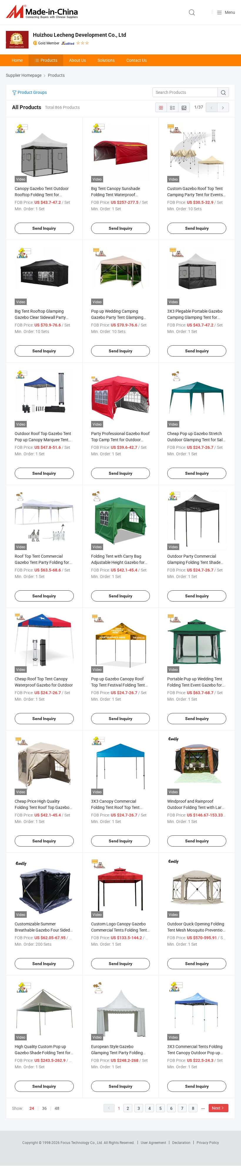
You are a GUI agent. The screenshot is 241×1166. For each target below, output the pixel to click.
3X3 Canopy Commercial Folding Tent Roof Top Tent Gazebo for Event (115, 807)
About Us (77, 60)
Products (49, 60)
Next (216, 1108)
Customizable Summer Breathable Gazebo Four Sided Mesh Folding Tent (42, 930)
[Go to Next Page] (223, 107)
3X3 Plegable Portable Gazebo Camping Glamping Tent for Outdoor (194, 317)
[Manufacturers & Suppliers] (43, 12)
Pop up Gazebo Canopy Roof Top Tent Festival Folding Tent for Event (118, 685)
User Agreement (153, 1142)
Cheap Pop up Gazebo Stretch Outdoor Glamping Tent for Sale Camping (196, 440)
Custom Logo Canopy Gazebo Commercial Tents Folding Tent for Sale (119, 930)
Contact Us (136, 60)
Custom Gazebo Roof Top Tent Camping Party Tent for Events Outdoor (195, 195)
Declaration (181, 1142)
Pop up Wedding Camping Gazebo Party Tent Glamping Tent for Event (117, 317)
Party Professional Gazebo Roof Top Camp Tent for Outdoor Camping (120, 440)
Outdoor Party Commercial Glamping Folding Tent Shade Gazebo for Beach (193, 562)
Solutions (106, 60)
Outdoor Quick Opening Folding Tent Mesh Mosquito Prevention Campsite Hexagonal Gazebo (196, 930)
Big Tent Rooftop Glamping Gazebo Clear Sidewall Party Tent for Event (40, 317)
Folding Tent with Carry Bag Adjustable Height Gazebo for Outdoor (118, 562)
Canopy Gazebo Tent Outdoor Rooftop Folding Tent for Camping (42, 195)
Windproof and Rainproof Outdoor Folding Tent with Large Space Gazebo (196, 807)
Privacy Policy (208, 1142)
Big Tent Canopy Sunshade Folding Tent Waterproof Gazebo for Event (115, 195)
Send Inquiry (44, 228)
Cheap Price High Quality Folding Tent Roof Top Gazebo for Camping (42, 807)
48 (57, 1108)
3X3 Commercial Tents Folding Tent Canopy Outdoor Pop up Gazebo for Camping (194, 1053)
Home (17, 60)
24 (31, 1108)
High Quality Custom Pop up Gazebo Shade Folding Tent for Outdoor (43, 1053)
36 (44, 1108)
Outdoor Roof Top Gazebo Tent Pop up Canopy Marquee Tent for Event (43, 440)
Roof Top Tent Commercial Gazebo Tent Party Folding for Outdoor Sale (42, 562)
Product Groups (32, 92)
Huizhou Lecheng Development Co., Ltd (79, 35)
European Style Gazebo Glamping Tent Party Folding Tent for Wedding (117, 1053)
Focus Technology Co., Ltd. (82, 1142)
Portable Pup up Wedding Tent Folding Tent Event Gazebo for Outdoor (194, 685)
